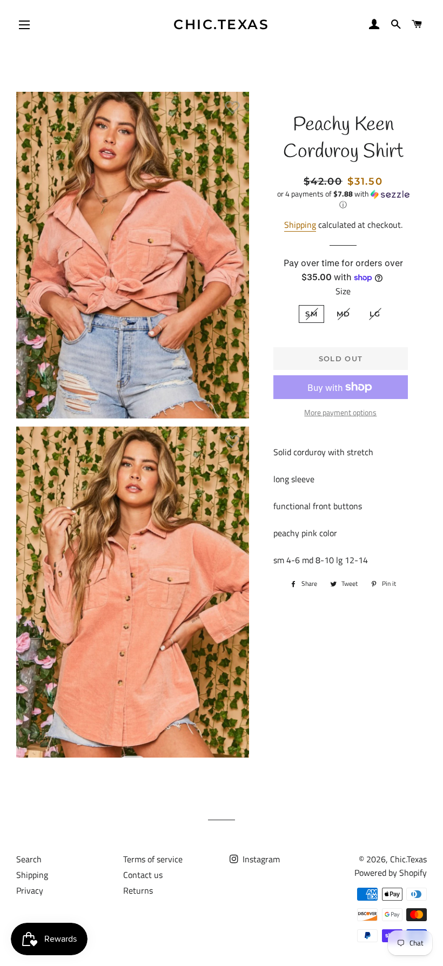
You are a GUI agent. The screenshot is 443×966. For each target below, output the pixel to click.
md (344, 313)
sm (311, 313)
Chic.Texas (221, 24)
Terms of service (153, 859)
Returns (138, 890)
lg (375, 313)
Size (343, 291)
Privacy (29, 890)
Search (29, 859)
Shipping (300, 224)
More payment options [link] (340, 412)
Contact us (143, 874)
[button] (343, 199)
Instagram (260, 859)
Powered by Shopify (390, 872)
